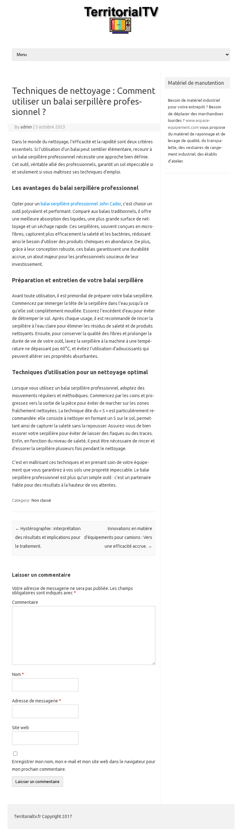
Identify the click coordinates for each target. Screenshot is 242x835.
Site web (20, 727)
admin (26, 126)
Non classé (41, 500)
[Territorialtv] (121, 32)
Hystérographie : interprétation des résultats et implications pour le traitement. (48, 537)
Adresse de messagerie (36, 700)
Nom (18, 674)
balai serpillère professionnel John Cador (81, 203)
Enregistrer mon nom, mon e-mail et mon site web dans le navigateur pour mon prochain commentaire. (83, 765)
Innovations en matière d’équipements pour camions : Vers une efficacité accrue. (118, 537)
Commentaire (25, 602)
